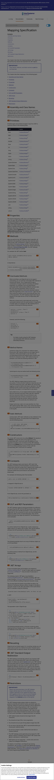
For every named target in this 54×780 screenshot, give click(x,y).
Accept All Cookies (31, 777)
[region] (27, 771)
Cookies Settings (21, 777)
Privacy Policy (32, 774)
